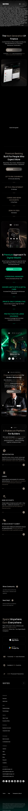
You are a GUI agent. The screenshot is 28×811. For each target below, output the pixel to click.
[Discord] (21, 781)
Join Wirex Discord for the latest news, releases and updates (9, 591)
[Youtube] (15, 781)
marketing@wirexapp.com (8, 774)
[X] (6, 781)
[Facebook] (4, 781)
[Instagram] (12, 781)
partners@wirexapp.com (8, 771)
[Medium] (9, 781)
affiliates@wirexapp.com (8, 776)
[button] (19, 4)
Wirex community (9, 586)
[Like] (23, 465)
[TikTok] (23, 781)
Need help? (6, 600)
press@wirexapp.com (7, 769)
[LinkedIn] (18, 781)
